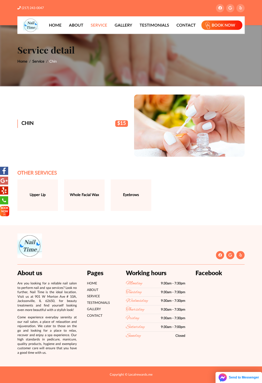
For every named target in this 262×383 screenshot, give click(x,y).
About (76, 25)
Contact (186, 25)
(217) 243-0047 (33, 8)
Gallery (123, 25)
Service (99, 25)
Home (55, 25)
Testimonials (154, 25)
